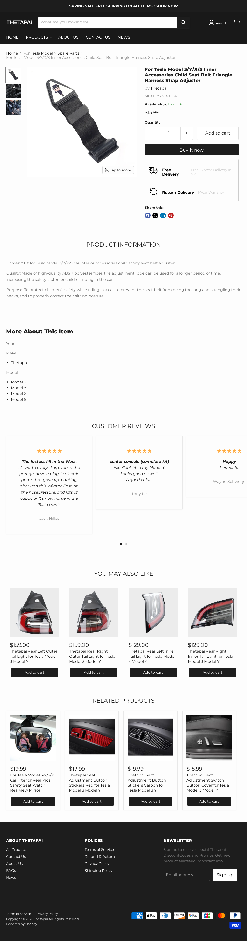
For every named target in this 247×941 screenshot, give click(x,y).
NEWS (124, 37)
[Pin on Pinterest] (171, 215)
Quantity (152, 122)
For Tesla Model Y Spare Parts (51, 53)
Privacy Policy (97, 863)
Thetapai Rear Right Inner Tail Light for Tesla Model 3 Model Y (210, 656)
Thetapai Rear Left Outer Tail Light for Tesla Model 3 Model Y (33, 656)
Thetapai (159, 88)
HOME (12, 37)
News (11, 877)
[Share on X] (155, 215)
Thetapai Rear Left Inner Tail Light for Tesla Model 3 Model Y (152, 656)
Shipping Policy (98, 870)
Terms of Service (99, 849)
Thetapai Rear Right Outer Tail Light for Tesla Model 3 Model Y (92, 656)
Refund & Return (100, 856)
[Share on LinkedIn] (163, 215)
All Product (16, 849)
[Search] (183, 22)
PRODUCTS (37, 37)
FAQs (11, 870)
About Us (14, 863)
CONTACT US (98, 37)
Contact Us (16, 856)
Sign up (225, 875)
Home (12, 53)
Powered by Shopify (21, 924)
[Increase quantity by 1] (187, 133)
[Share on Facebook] (148, 215)
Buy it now (191, 150)
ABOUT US (68, 37)
